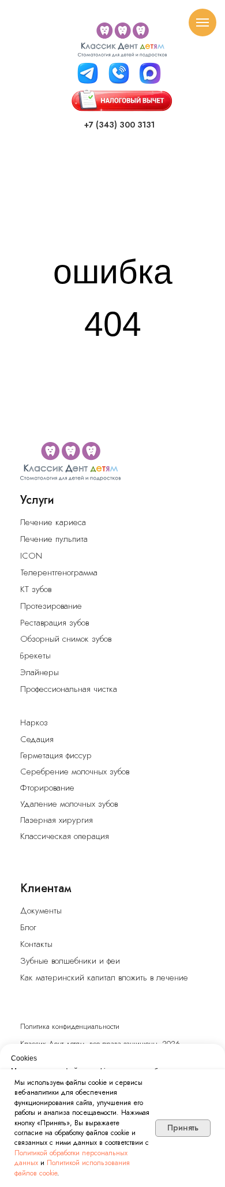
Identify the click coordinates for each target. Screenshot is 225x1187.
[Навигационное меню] (202, 22)
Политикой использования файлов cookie (72, 1168)
